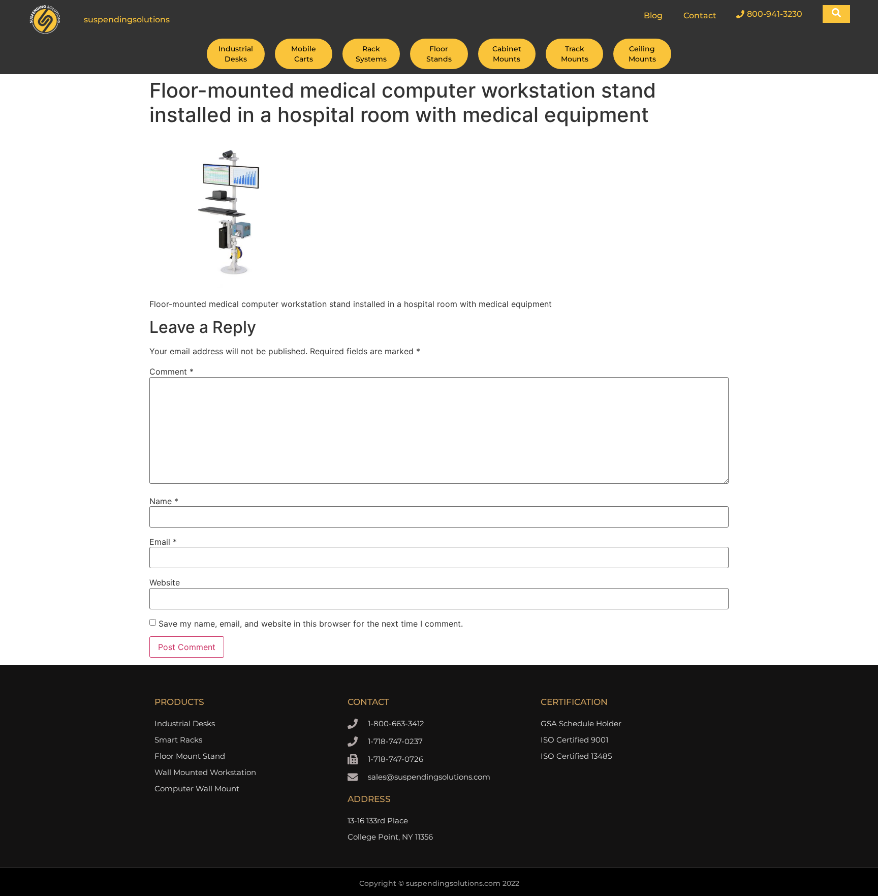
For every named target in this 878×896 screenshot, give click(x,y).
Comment (171, 371)
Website (164, 582)
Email (163, 542)
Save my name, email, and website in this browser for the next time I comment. (311, 624)
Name (163, 501)
